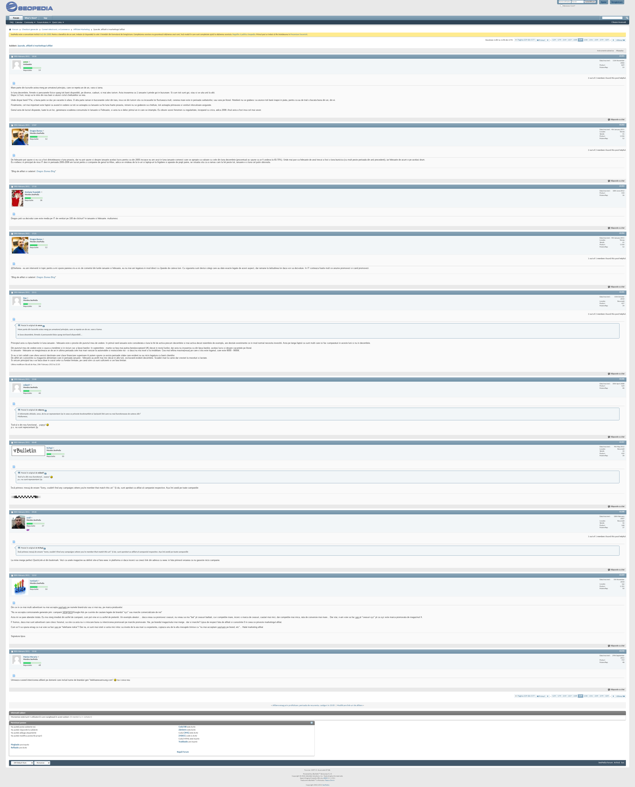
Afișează (619, 51)
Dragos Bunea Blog (46, 171)
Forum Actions (43, 22)
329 (607, 40)
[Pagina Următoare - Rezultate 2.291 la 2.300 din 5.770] (613, 40)
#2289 (621, 575)
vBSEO (325, 778)
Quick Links (57, 22)
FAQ (12, 22)
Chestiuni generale (30, 29)
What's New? (31, 18)
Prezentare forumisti (299, 35)
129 (554, 40)
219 (564, 40)
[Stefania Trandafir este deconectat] (17, 198)
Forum (16, 18)
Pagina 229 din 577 (526, 40)
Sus (622, 763)
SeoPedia (325, 785)
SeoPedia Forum (605, 763)
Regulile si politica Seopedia (244, 35)
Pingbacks (15, 745)
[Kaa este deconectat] (17, 301)
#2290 (621, 651)
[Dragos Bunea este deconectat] (20, 137)
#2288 (621, 512)
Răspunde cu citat (617, 120)
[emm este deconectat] (17, 65)
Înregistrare (617, 2)
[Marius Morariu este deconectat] (17, 660)
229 (580, 40)
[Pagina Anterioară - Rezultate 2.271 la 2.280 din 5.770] (548, 40)
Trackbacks (183, 742)
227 (570, 40)
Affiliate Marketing (81, 29)
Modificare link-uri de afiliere (349, 705)
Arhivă (617, 763)
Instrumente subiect (604, 51)
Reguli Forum (183, 752)
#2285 (621, 292)
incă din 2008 (45, 35)
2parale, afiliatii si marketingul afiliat (35, 46)
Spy (45, 18)
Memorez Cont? (569, 6)
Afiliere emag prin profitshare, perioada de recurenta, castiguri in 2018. (304, 705)
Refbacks (15, 748)
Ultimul (619, 40)
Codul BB (183, 727)
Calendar (18, 22)
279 (601, 40)
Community (28, 22)
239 (596, 40)
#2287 (621, 442)
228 (575, 40)
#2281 (621, 56)
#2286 (621, 379)
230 (586, 40)
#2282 (621, 125)
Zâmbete (183, 730)
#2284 (621, 233)
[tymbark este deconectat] (20, 587)
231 (591, 40)
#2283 (621, 186)
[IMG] (186, 733)
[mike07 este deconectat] (17, 388)
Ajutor (604, 2)
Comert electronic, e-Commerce (56, 29)
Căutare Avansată (619, 22)
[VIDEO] (182, 736)
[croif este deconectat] (18, 522)
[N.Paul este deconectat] (28, 451)
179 (559, 40)
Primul (542, 40)
